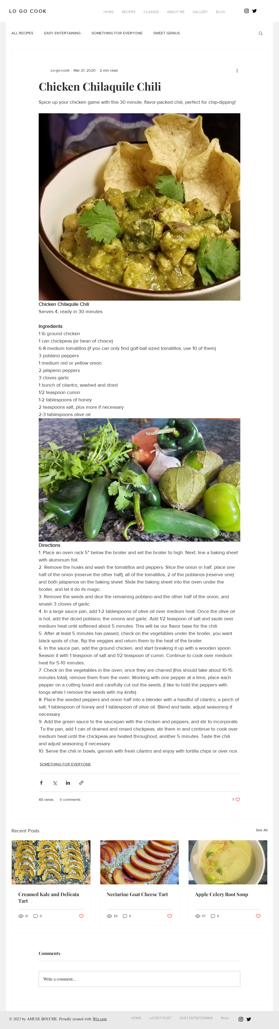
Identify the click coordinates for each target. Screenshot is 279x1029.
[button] (129, 12)
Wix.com (100, 1018)
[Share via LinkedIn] (68, 782)
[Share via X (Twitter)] (54, 782)
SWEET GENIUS (166, 33)
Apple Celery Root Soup (221, 894)
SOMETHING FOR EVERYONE (117, 33)
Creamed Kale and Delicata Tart (48, 897)
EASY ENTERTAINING (62, 33)
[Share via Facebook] (41, 782)
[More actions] (237, 70)
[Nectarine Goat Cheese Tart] (139, 862)
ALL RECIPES (22, 33)
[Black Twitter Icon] (254, 11)
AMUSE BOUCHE (42, 1018)
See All (262, 830)
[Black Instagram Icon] (247, 11)
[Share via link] (81, 782)
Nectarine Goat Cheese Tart (137, 894)
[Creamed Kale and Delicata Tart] (51, 862)
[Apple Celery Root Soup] (228, 862)
